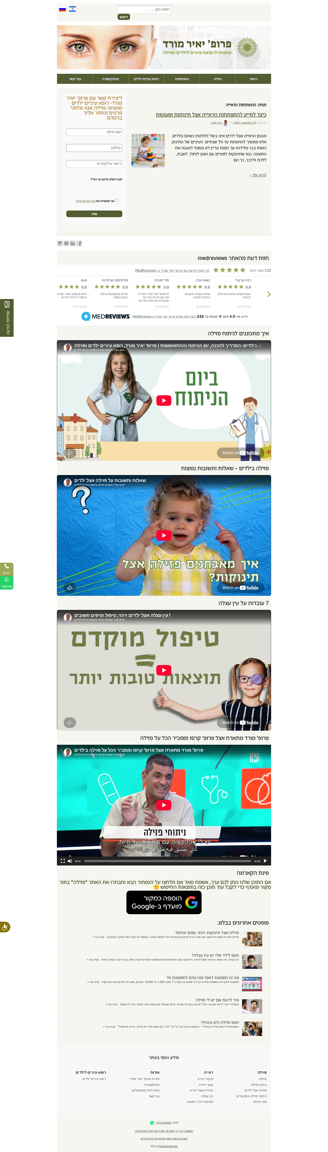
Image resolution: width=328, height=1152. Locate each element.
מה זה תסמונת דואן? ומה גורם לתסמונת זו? (203, 977)
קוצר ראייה (206, 1084)
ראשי (253, 78)
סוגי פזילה (260, 1101)
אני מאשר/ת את (95, 201)
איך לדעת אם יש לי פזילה (217, 1000)
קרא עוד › (258, 175)
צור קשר (75, 78)
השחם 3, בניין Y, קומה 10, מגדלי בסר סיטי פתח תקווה (164, 1131)
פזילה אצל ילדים (256, 1090)
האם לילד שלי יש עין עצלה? (215, 955)
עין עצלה (207, 1096)
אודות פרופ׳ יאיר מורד (145, 1079)
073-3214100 (164, 1122)
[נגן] (265, 861)
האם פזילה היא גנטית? (220, 1022)
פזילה (218, 78)
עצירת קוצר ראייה (201, 1090)
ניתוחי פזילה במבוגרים (252, 1096)
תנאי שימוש (164, 1138)
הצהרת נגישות (179, 1138)
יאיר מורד (216, 123)
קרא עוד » (98, 937)
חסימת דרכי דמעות (200, 1101)
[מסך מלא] (62, 861)
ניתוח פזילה (259, 1084)
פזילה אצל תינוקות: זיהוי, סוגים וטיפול (207, 932)
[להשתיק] (70, 861)
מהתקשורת (110, 78)
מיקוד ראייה (205, 1079)
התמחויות (182, 78)
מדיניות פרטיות (149, 1138)
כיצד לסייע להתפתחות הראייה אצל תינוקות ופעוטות (211, 114)
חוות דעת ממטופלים (146, 1090)
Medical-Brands (168, 1146)
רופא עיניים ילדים (146, 78)
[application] (164, 805)
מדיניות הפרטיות (85, 201)
